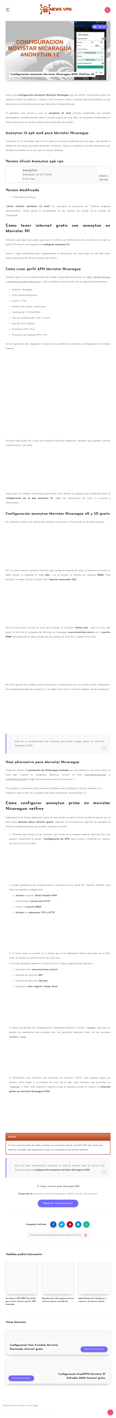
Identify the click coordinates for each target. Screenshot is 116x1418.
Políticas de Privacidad (14, 1405)
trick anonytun (90, 1193)
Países (43, 1186)
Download (104, 175)
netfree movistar (74, 1193)
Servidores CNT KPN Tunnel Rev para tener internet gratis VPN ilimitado (21, 1301)
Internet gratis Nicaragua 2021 (64, 1186)
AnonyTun (30, 170)
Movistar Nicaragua (56, 1193)
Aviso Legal (32, 1405)
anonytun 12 (40, 1193)
